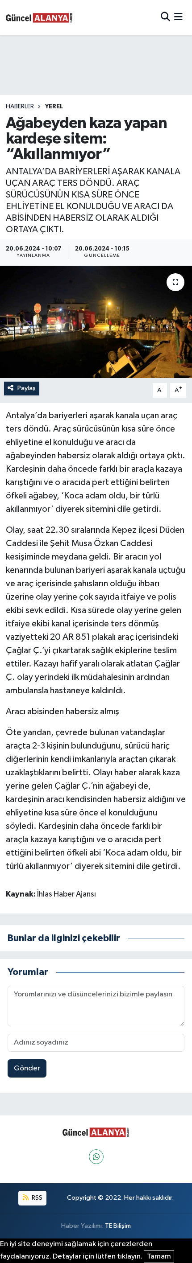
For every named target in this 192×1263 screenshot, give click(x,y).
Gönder (27, 1068)
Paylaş (26, 388)
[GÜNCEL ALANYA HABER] (39, 17)
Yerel (54, 106)
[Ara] (165, 17)
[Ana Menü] (178, 17)
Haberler (20, 106)
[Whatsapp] (96, 1156)
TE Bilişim (118, 1225)
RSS (36, 1197)
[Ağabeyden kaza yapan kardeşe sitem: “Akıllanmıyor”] (96, 322)
